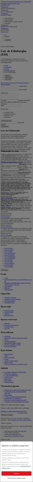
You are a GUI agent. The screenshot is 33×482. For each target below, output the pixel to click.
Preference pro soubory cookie (16, 478)
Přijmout (16, 473)
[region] (16, 461)
